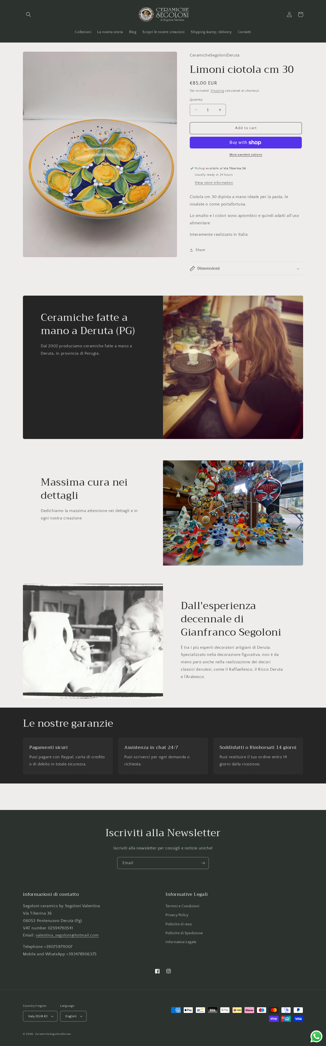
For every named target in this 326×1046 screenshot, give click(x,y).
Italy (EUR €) (37, 1016)
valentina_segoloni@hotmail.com (67, 935)
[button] (28, 14)
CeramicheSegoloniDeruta (53, 1034)
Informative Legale (181, 942)
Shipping (217, 90)
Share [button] (200, 250)
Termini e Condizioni (182, 906)
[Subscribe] (203, 863)
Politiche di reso (179, 924)
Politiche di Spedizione (184, 933)
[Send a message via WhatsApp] (316, 1036)
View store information (214, 183)
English (70, 1016)
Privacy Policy (177, 915)
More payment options (245, 154)
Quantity (196, 99)
